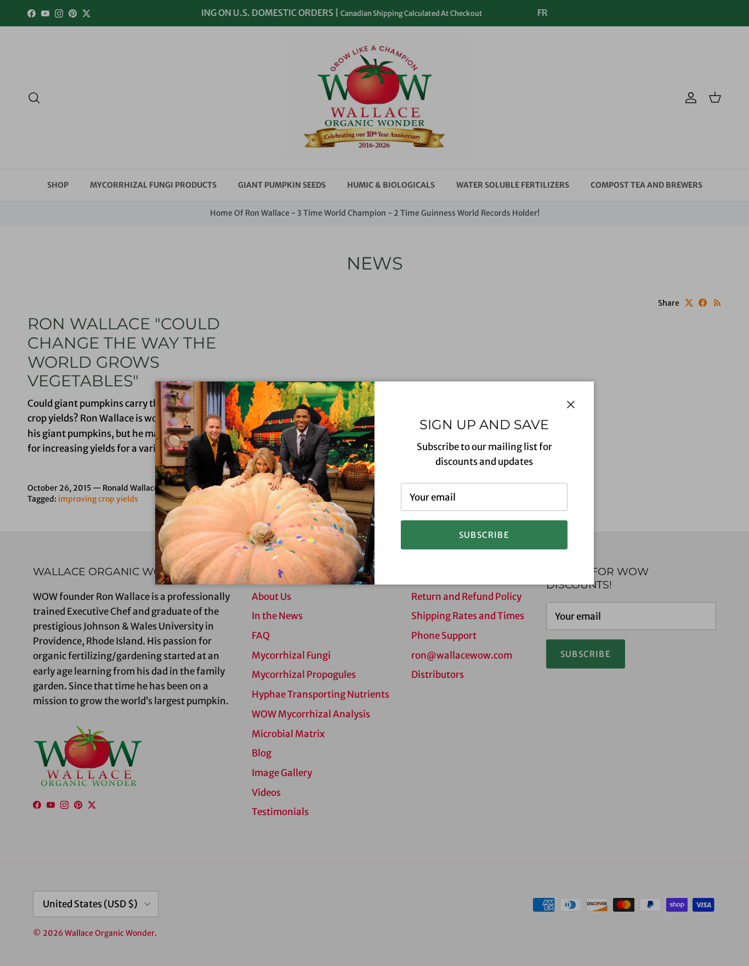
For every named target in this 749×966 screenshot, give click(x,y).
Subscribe (484, 535)
